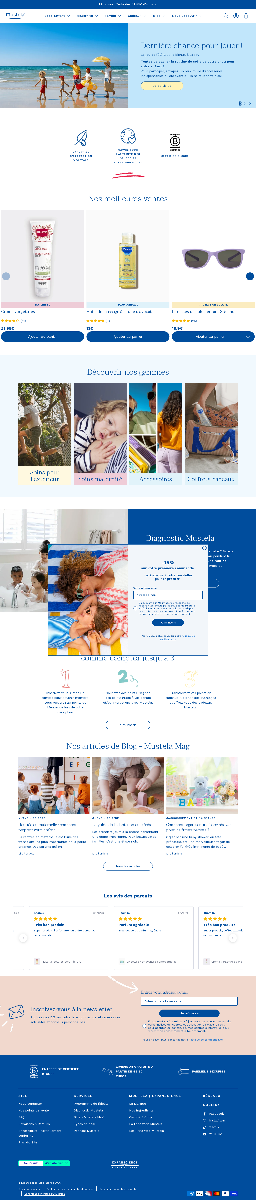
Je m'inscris (168, 622)
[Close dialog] (204, 548)
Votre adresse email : (146, 588)
